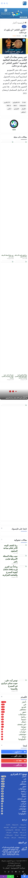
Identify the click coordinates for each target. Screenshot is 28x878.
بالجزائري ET (9, 835)
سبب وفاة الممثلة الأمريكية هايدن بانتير (10, 559)
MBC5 (8, 105)
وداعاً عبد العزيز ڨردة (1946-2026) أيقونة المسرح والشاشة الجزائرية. (21, 376)
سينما (23, 719)
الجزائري (16, 108)
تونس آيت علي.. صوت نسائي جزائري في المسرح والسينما (7, 376)
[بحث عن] (4, 4)
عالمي (9, 108)
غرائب (23, 729)
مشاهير (23, 112)
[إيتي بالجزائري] (24, 3)
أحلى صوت (23, 832)
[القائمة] (2, 4)
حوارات (23, 732)
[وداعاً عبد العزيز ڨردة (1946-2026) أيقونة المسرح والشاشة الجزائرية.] (21, 317)
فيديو (24, 707)
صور (24, 712)
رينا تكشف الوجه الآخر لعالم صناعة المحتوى (16, 398)
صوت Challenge (22, 837)
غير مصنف (21, 724)
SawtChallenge (9, 830)
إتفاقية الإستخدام (14, 865)
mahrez (6, 827)
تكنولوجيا (22, 739)
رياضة (23, 717)
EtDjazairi (22, 105)
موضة (23, 727)
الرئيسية (21, 23)
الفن (17, 835)
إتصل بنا (6, 868)
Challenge (23, 824)
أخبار (15, 23)
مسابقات (22, 714)
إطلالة (15, 832)
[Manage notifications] (24, 874)
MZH (23, 35)
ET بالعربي (6, 102)
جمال (23, 722)
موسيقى (22, 734)
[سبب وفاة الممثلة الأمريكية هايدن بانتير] (7, 197)
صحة (24, 737)
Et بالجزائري (16, 102)
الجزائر (23, 108)
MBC (15, 105)
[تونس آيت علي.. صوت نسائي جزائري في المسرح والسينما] (7, 317)
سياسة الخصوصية (18, 868)
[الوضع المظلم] (7, 4)
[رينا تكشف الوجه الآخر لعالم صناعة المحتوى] (21, 197)
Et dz (23, 102)
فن (24, 704)
